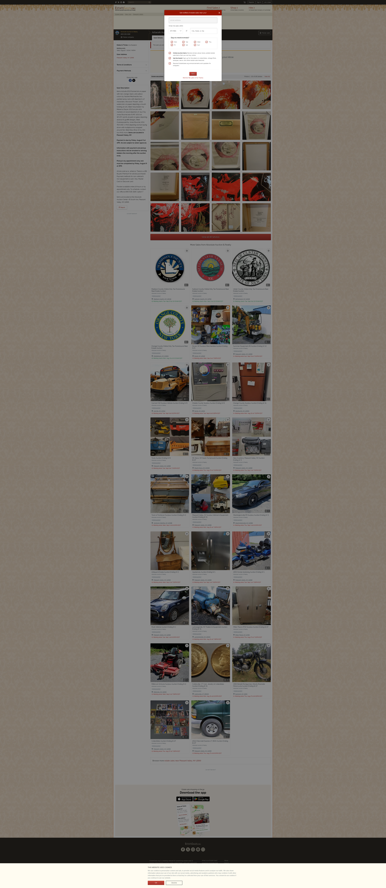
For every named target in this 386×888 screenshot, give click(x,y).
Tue (187, 42)
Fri (175, 45)
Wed (198, 42)
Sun (198, 45)
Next (193, 74)
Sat (187, 45)
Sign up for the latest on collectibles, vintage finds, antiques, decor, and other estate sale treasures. (194, 59)
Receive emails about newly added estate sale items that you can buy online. (194, 54)
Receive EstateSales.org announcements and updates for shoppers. (192, 64)
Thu (210, 42)
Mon (175, 42)
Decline (174, 883)
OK (156, 883)
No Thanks (199, 78)
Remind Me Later (188, 78)
